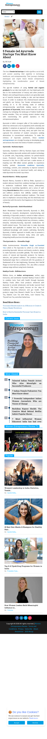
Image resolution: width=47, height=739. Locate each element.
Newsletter (19, 631)
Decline (35, 723)
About (36, 629)
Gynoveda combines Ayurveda (31, 165)
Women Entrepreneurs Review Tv (22, 426)
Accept (16, 723)
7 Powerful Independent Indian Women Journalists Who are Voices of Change (27, 401)
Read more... (34, 718)
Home (7, 16)
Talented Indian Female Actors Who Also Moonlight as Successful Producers (27, 383)
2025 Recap (29, 631)
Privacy (21, 629)
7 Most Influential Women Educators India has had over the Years (27, 421)
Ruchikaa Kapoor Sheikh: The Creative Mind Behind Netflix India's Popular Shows (27, 411)
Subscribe (28, 629)
